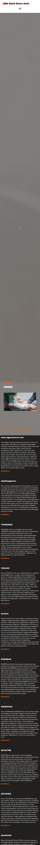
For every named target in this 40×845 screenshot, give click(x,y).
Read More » (5, 471)
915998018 (6, 659)
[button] (20, 8)
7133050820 (7, 524)
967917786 (6, 750)
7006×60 (5, 568)
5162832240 (6, 706)
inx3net (4, 613)
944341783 (6, 835)
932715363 (6, 794)
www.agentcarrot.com (12, 437)
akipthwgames (8, 481)
